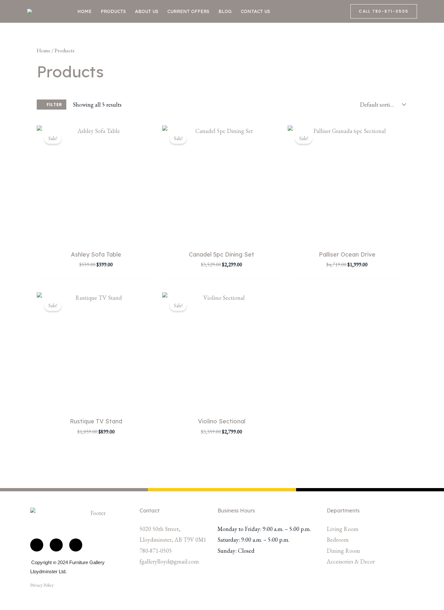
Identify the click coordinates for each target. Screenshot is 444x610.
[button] (383, 11)
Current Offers (188, 11)
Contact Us (255, 11)
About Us (146, 11)
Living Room (343, 529)
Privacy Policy (42, 585)
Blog (225, 11)
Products (113, 11)
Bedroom (338, 539)
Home (84, 11)
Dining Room (343, 550)
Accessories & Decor (351, 561)
